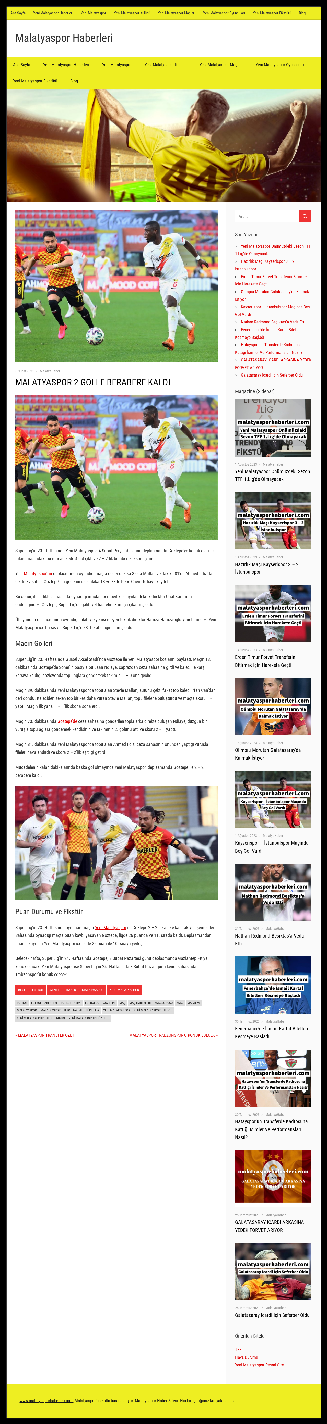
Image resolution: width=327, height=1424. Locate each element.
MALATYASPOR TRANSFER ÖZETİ (46, 1035)
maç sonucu (164, 1003)
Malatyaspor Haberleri (64, 38)
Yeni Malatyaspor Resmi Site (259, 1364)
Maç (122, 1003)
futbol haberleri (44, 1003)
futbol (22, 1003)
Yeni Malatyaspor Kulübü (132, 13)
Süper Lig (92, 1010)
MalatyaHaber (50, 371)
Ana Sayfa (18, 13)
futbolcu (92, 1003)
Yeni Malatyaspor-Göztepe (89, 1018)
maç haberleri (140, 1003)
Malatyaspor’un (38, 573)
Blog (302, 13)
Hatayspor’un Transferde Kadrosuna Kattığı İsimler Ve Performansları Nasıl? (271, 1129)
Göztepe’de (67, 721)
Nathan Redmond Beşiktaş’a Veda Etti (273, 321)
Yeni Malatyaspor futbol (153, 1010)
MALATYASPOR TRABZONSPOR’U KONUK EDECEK (172, 1035)
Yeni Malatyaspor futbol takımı (41, 1018)
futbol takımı (71, 1003)
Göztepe (109, 1003)
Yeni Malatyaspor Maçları (176, 13)
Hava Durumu (246, 1357)
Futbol (38, 990)
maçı (180, 1003)
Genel (55, 990)
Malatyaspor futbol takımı (61, 1010)
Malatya (193, 1003)
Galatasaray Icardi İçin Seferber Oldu (272, 375)
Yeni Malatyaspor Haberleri (53, 13)
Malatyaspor (92, 990)
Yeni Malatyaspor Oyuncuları (224, 13)
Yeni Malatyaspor (93, 13)
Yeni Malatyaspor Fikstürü (272, 13)
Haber (71, 990)
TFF (238, 1349)
